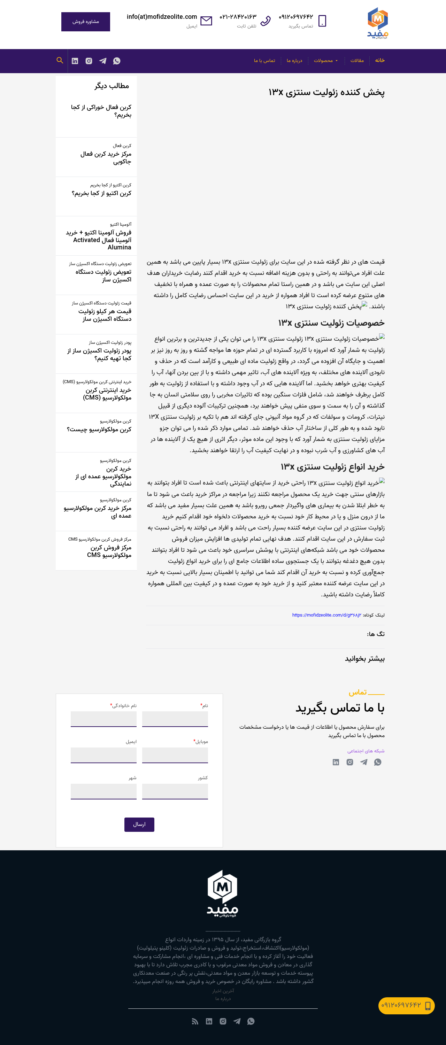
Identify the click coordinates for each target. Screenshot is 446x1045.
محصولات (323, 61)
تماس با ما (264, 61)
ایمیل (131, 742)
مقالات (357, 61)
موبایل (201, 742)
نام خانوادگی (124, 706)
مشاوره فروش (85, 22)
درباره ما (294, 61)
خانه (380, 60)
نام (205, 706)
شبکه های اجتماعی (366, 751)
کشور (203, 778)
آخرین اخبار (223, 991)
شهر (133, 778)
